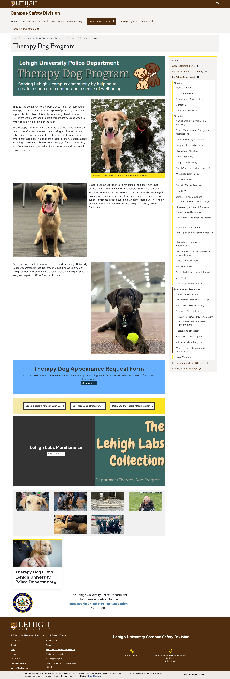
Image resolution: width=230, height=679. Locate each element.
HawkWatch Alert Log (187, 150)
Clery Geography (184, 156)
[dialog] (115, 675)
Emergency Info (17, 658)
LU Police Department (100, 21)
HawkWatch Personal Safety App (192, 299)
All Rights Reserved (42, 635)
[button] (216, 4)
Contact (14, 654)
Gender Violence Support (189, 196)
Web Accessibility (18, 663)
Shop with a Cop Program (189, 336)
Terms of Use (65, 635)
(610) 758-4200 (132, 655)
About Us (178, 82)
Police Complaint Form (187, 260)
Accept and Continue (195, 674)
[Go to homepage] (45, 626)
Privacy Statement (94, 676)
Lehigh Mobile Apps (19, 668)
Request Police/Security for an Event (194, 316)
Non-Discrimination (54, 658)
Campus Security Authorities (190, 139)
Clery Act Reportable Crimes (190, 145)
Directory (15, 645)
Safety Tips (182, 277)
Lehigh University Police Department (36, 38)
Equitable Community (55, 654)
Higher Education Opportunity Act (60, 649)
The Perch (15, 640)
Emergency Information (188, 226)
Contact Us (182, 104)
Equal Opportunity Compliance (191, 168)
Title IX (179, 191)
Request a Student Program (190, 311)
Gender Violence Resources (192, 201)
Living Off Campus (183, 357)
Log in (151, 628)
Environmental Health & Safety (68, 21)
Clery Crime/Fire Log (186, 162)
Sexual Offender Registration (190, 185)
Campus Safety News (187, 110)
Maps (13, 649)
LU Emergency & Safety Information (192, 207)
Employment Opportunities (189, 99)
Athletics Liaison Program (189, 342)
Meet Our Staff (183, 87)
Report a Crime (184, 179)
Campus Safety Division (35, 13)
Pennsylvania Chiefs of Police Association (97, 604)
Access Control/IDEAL (34, 21)
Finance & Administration (25, 28)
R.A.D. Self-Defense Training (190, 305)
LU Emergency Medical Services (134, 21)
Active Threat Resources (188, 211)
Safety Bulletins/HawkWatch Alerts (193, 272)
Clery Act (178, 116)
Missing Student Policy (187, 173)
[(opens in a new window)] (24, 4)
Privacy (55, 635)
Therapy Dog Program (187, 330)
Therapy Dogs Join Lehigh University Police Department (34, 577)
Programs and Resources (66, 38)
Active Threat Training (187, 293)
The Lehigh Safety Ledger (189, 283)
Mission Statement (185, 93)
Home (14, 21)
